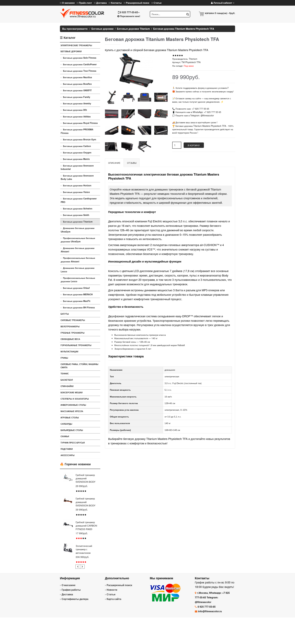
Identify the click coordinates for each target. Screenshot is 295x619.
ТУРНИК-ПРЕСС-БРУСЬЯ (73, 442)
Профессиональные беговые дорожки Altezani (78, 259)
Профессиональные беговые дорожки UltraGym (78, 239)
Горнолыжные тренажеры (76, 345)
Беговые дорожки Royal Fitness (80, 122)
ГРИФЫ (64, 357)
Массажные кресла (72, 411)
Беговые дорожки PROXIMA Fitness (77, 131)
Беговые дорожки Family (76, 96)
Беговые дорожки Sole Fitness (79, 57)
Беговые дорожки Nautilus (77, 77)
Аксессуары (68, 455)
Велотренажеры (70, 326)
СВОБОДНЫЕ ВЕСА (70, 339)
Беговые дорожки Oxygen (77, 152)
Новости (112, 589)
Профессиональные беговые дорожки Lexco (78, 279)
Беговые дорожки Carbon (77, 146)
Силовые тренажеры (73, 320)
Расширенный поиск (119, 585)
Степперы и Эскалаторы (75, 398)
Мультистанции (69, 351)
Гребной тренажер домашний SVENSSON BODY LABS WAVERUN (85, 503)
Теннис (65, 373)
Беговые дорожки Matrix (76, 158)
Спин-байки (67, 386)
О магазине (68, 585)
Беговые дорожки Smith (76, 214)
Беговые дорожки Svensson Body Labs (77, 177)
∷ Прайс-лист (84, 2)
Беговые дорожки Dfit (75, 109)
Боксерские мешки (72, 392)
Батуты (65, 313)
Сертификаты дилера (75, 599)
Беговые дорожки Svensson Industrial (77, 167)
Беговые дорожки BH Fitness (79, 307)
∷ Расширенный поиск (136, 2)
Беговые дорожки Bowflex (77, 83)
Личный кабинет (223, 2)
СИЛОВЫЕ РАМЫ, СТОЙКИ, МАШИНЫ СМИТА (79, 366)
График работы (71, 589)
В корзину (194, 145)
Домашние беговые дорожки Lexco (77, 269)
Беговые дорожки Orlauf (76, 287)
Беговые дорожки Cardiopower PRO (79, 200)
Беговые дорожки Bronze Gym (79, 139)
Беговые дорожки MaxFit (76, 300)
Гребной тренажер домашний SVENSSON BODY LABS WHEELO (85, 480)
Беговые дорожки (71, 51)
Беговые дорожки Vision (76, 192)
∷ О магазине (67, 2)
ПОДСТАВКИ (67, 448)
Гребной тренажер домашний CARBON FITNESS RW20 (86, 526)
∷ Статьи (156, 2)
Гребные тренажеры (73, 332)
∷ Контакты (115, 2)
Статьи (111, 594)
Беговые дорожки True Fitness (79, 70)
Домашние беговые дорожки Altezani (77, 249)
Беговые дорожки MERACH (78, 294)
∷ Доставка (100, 2)
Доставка (67, 594)
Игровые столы (70, 417)
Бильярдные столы (72, 430)
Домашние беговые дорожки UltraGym (77, 229)
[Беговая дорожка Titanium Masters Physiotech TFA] (111, 97)
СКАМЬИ (65, 436)
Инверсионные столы (73, 404)
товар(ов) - (225, 13)
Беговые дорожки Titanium (77, 221)
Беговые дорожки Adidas (77, 116)
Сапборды (66, 423)
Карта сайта (114, 599)
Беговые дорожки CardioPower (80, 64)
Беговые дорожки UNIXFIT (77, 90)
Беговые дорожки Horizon (77, 185)
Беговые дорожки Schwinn (77, 208)
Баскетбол (67, 379)
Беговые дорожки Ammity (77, 103)
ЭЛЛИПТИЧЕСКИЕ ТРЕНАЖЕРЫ (76, 45)
